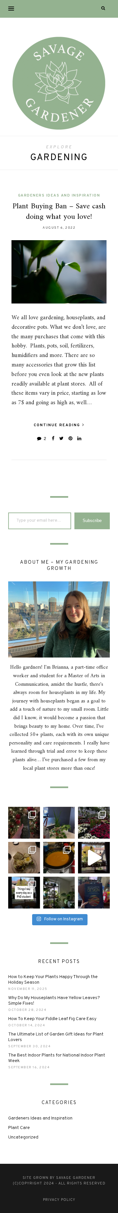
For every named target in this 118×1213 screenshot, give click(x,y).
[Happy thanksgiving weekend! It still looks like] (59, 893)
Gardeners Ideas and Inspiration (59, 195)
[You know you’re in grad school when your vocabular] (24, 893)
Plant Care (19, 1128)
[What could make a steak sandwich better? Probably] (24, 858)
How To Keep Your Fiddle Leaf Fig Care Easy (52, 1019)
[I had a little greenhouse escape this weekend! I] (94, 823)
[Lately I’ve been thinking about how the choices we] (94, 858)
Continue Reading (58, 425)
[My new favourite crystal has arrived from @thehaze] (24, 823)
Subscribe (92, 520)
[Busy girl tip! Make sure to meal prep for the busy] (59, 858)
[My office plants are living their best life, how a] (59, 823)
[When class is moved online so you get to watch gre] (94, 893)
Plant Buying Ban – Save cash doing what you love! (59, 211)
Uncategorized (23, 1137)
